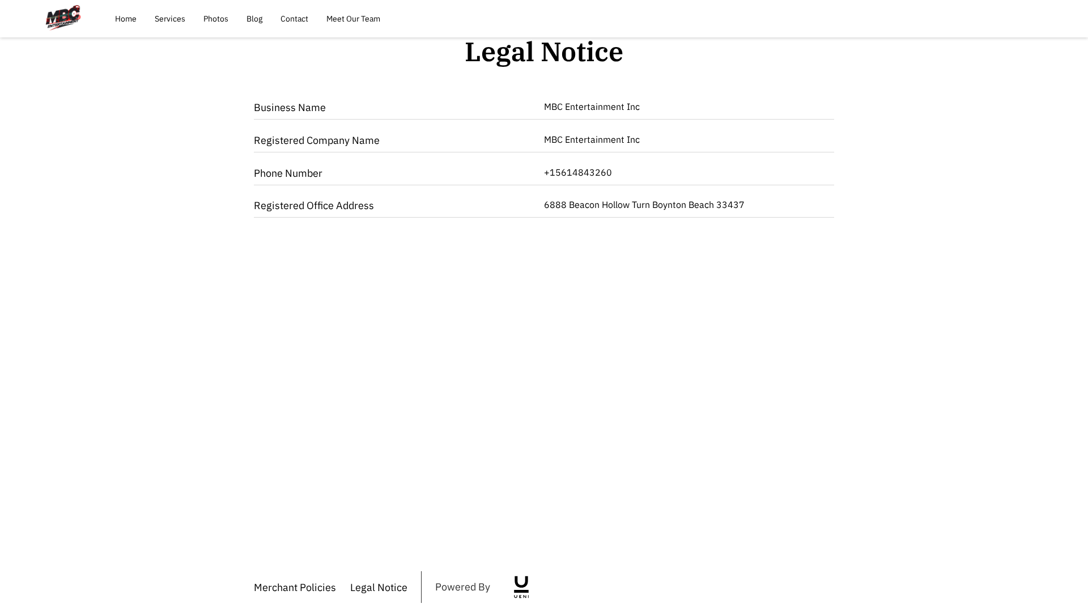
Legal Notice (378, 587)
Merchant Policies (295, 587)
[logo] (521, 587)
